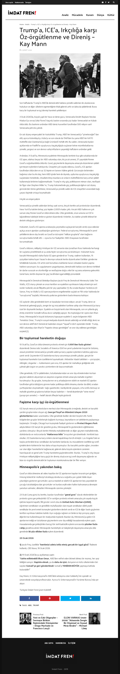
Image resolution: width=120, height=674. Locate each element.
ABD (30, 605)
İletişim (28, 2)
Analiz (65, 15)
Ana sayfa (9, 2)
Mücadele (77, 15)
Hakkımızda (19, 2)
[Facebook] (105, 2)
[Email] (102, 2)
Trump (36, 605)
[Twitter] (108, 2)
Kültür (110, 15)
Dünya (100, 15)
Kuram (90, 15)
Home (22, 24)
